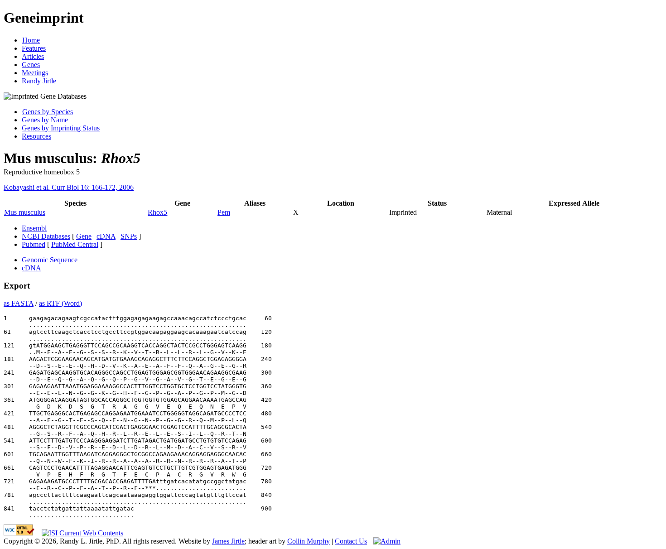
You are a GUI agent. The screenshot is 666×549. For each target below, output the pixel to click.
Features (34, 48)
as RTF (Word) (60, 303)
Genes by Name (45, 120)
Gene (84, 236)
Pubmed (33, 244)
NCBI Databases (46, 236)
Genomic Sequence (49, 260)
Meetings (35, 73)
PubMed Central (74, 244)
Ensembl (34, 228)
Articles (33, 56)
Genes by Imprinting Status (61, 128)
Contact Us (351, 541)
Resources (36, 136)
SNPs (129, 236)
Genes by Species (47, 112)
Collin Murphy (308, 541)
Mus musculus (24, 212)
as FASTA (19, 303)
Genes (31, 64)
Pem (223, 212)
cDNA (106, 236)
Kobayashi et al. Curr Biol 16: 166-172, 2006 (69, 187)
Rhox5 (157, 212)
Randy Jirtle (39, 81)
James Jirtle (228, 541)
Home (31, 40)
